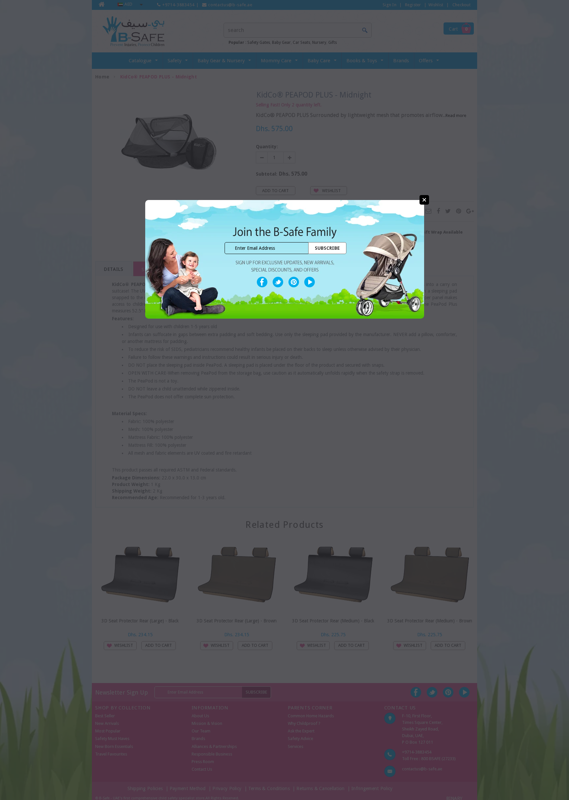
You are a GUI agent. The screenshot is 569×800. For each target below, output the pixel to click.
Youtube (309, 282)
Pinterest (293, 282)
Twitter (278, 282)
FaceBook (262, 282)
